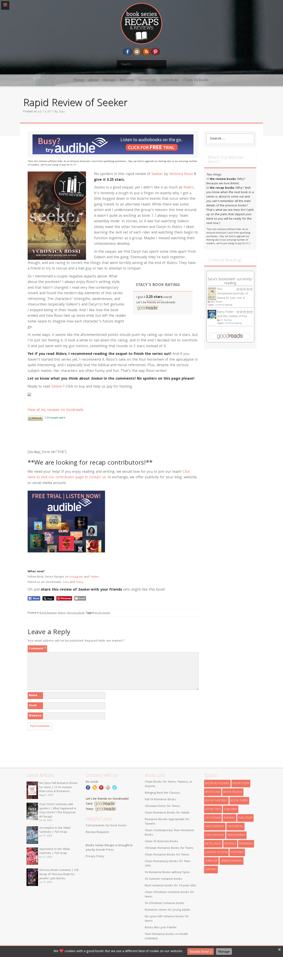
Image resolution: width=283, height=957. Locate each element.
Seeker (157, 174)
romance (246, 843)
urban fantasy (231, 861)
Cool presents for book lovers (106, 825)
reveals (230, 843)
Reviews (127, 80)
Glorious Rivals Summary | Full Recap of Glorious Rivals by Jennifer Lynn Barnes (58, 874)
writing (211, 869)
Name (33, 695)
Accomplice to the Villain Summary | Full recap (55, 830)
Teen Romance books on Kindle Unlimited (166, 936)
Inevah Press (105, 850)
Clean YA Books (196, 80)
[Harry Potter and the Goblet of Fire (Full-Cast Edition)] (212, 314)
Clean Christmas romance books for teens (169, 894)
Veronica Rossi (181, 174)
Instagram (76, 577)
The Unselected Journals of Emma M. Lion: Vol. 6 (232, 294)
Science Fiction (216, 852)
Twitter (94, 577)
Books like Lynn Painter (161, 927)
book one (212, 792)
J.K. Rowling (225, 320)
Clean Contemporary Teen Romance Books (169, 832)
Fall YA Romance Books (160, 799)
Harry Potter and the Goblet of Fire (232, 314)
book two (213, 809)
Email (32, 705)
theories (237, 852)
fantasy (229, 818)
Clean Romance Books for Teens (167, 854)
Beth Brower (216, 302)
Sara (66, 582)
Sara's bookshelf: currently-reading (230, 281)
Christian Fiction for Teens (162, 806)
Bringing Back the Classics (162, 793)
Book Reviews (48, 613)
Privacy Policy (95, 856)
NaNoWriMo (236, 835)
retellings (213, 843)
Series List (147, 80)
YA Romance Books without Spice (167, 872)
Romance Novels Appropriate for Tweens (167, 821)
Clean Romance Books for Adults (167, 812)
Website (35, 715)
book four (241, 783)
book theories (216, 800)
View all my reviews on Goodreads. (56, 410)
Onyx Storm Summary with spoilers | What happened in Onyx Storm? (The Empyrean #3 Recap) (57, 810)
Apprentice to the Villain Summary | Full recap (54, 851)
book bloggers (217, 783)
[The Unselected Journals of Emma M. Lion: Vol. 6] (212, 293)
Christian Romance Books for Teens (169, 848)
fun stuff (245, 818)
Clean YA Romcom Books (161, 841)
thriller (211, 861)
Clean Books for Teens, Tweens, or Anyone (168, 784)
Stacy (62, 111)
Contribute (170, 80)
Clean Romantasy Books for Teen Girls (167, 863)
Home (79, 80)
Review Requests (97, 832)
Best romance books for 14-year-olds (170, 885)
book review (102, 613)
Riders (189, 188)
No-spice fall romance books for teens (167, 918)
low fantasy (214, 835)
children (230, 809)
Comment (37, 648)
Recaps (109, 80)
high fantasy (214, 826)
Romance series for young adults (167, 910)
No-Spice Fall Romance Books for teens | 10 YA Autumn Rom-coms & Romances (58, 787)
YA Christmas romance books (164, 903)
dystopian (213, 818)
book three (239, 800)
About (93, 80)
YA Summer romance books (163, 879)
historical (235, 826)
